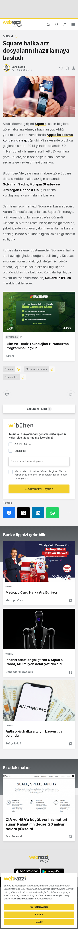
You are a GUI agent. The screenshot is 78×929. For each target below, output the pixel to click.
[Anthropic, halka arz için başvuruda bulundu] (39, 700)
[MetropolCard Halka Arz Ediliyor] (39, 561)
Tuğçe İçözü (13, 743)
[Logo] (12, 24)
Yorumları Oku (38, 409)
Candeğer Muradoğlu (19, 671)
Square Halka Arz (36, 369)
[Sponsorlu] (39, 312)
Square (40, 124)
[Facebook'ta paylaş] (10, 512)
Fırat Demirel (14, 836)
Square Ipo (11, 377)
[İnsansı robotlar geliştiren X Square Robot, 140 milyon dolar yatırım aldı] (39, 629)
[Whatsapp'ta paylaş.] (53, 512)
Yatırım (9, 654)
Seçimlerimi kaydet (39, 489)
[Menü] (73, 25)
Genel (8, 586)
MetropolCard (15, 600)
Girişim (8, 36)
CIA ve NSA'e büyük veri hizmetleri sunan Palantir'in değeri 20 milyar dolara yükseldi (36, 824)
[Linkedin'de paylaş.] (39, 512)
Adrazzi (10, 355)
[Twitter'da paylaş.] (24, 512)
